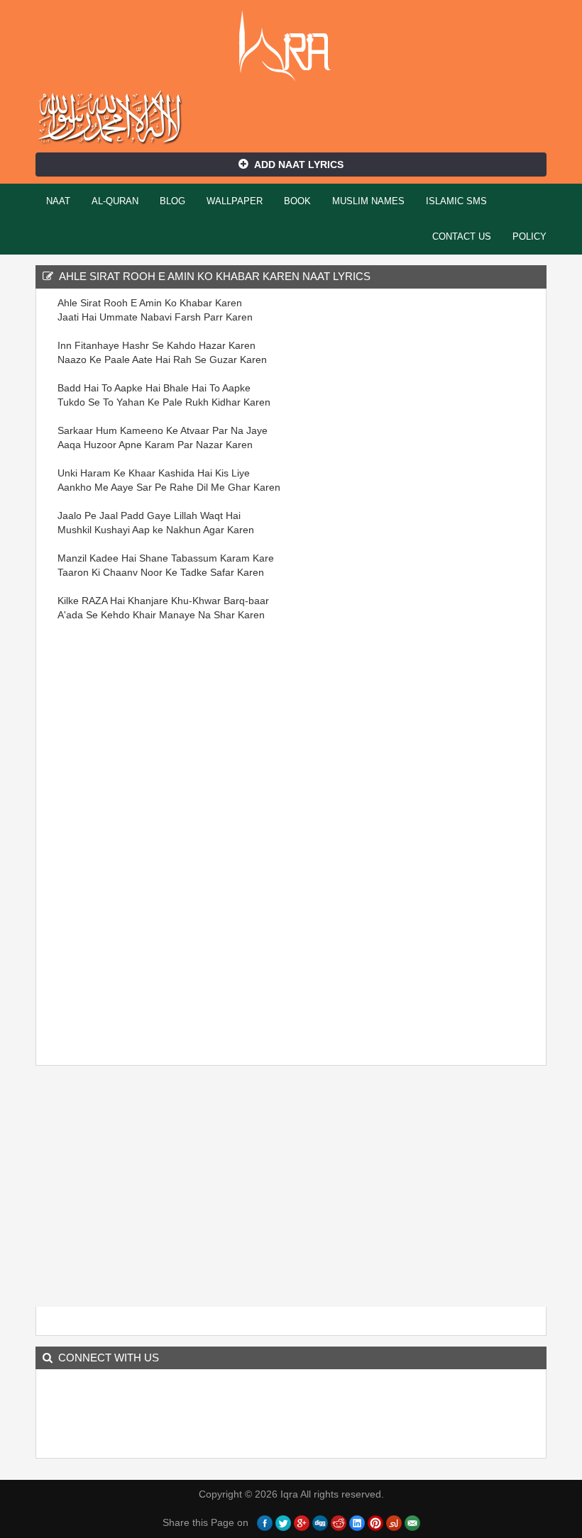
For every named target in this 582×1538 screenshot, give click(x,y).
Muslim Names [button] (368, 201)
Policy (529, 236)
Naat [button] (58, 201)
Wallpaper (235, 201)
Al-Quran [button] (115, 201)
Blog (172, 201)
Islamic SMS (456, 201)
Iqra (291, 46)
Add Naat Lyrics (299, 164)
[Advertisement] (100, 841)
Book (297, 201)
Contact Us (461, 236)
